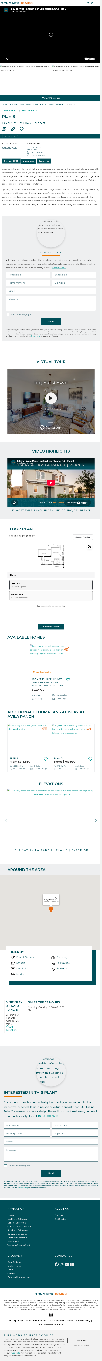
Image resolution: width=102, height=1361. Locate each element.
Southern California (17, 1230)
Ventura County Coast (18, 1245)
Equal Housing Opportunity (50, 1324)
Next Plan (28, 110)
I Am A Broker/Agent (21, 314)
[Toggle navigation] (97, 3)
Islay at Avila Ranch (58, 104)
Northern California (17, 1219)
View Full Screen (51, 627)
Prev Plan (10, 110)
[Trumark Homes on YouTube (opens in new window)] (67, 1264)
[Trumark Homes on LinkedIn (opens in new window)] (72, 1264)
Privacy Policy (35, 336)
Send (51, 321)
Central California (16, 1223)
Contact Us (44, 161)
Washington (13, 1241)
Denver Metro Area (17, 1234)
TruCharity (60, 1219)
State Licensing (83, 1320)
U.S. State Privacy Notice (61, 1320)
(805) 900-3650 (58, 268)
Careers (11, 1273)
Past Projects (14, 1262)
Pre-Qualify (28, 161)
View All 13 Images (51, 98)
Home (4, 104)
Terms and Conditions (36, 1320)
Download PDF (11, 161)
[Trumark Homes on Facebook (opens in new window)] (57, 1264)
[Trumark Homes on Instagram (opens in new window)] (62, 1264)
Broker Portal (14, 1266)
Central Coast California (21, 104)
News (10, 1269)
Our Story (60, 1215)
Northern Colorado (17, 1237)
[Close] (56, 898)
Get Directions (12, 1029)
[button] (51, 909)
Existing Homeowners (18, 1277)
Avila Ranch (40, 104)
